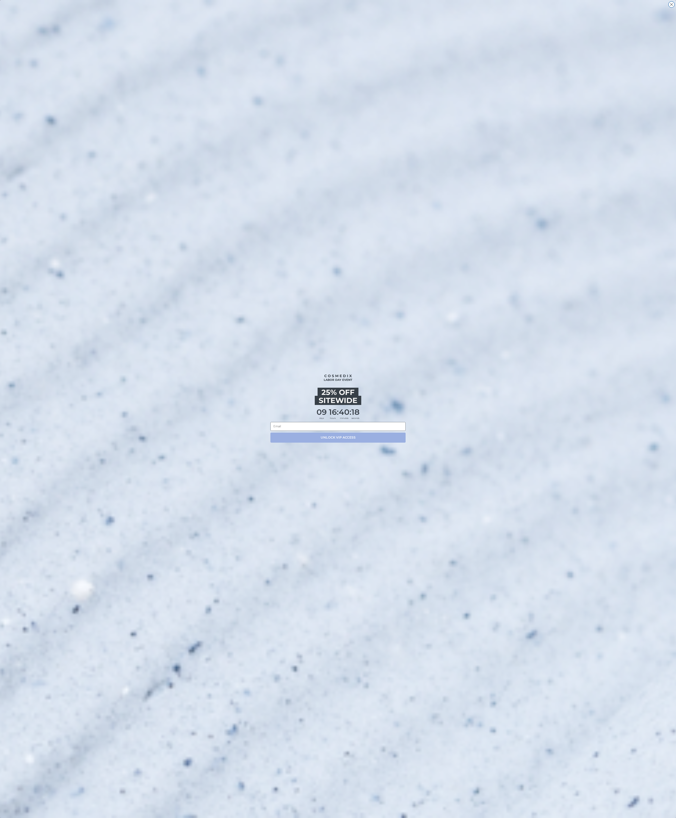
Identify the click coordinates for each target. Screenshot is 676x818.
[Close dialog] (671, 4)
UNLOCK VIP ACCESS (338, 437)
